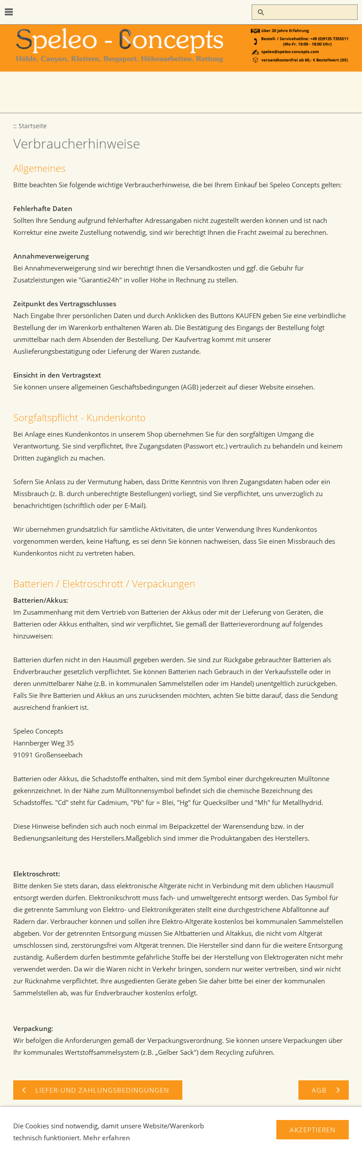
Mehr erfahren (106, 1137)
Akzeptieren (313, 1129)
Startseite (33, 126)
